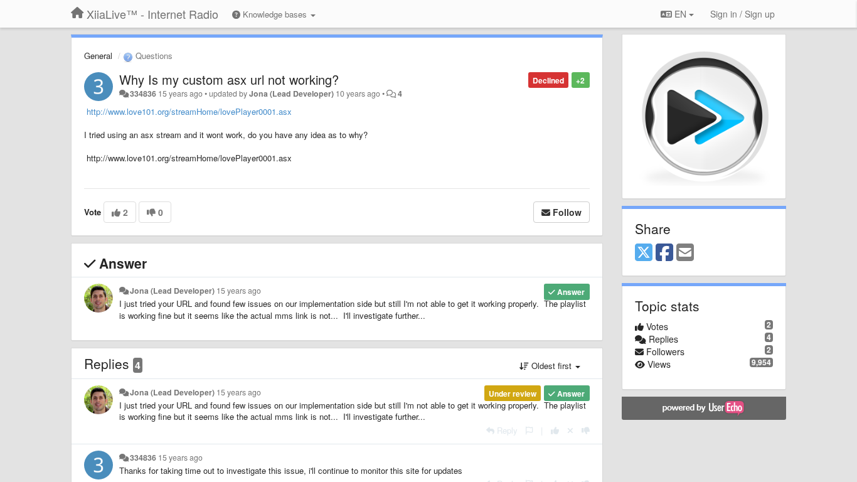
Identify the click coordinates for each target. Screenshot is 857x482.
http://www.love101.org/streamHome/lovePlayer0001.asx (188, 111)
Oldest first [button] (551, 366)
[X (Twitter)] (643, 253)
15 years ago (238, 290)
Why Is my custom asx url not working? (229, 79)
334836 (143, 93)
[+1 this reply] (555, 430)
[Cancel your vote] (570, 430)
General (98, 56)
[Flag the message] (529, 430)
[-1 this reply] (586, 430)
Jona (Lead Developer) (291, 93)
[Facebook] (664, 253)
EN (680, 14)
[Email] (685, 253)
